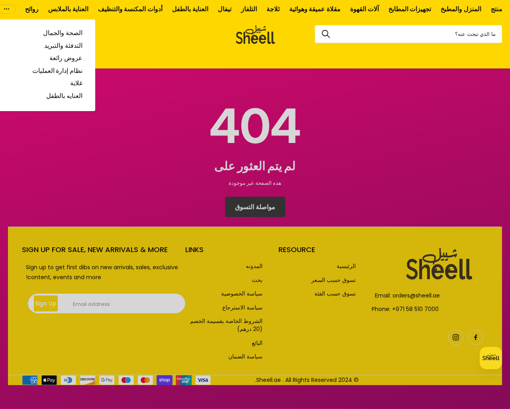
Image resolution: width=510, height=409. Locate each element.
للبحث (326, 34)
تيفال (224, 9)
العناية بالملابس (68, 9)
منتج (496, 9)
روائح (32, 9)
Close (255, 204)
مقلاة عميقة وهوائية (315, 9)
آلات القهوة (364, 9)
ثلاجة (273, 9)
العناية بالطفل (190, 9)
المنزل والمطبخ (461, 9)
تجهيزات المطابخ (410, 9)
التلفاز (249, 9)
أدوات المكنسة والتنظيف (130, 9)
